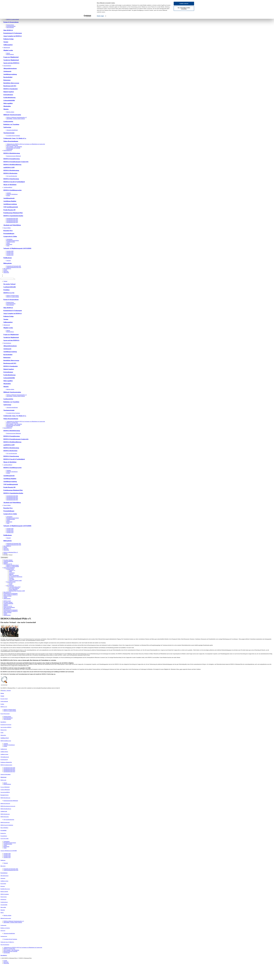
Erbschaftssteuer (8, 94)
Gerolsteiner (12, 572)
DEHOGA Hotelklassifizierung (12, 164)
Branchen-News (8, 230)
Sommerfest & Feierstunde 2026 (13, 266)
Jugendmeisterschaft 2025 (12, 219)
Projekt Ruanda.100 (9, 210)
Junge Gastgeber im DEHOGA (12, 36)
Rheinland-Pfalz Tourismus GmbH (17, 590)
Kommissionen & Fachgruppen (12, 33)
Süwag (10, 584)
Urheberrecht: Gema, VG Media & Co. (14, 138)
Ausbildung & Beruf (5, 737)
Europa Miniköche (13, 589)
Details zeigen (100, 16)
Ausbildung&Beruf (7, 187)
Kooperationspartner (10, 26)
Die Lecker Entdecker (14, 588)
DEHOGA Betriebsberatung (11, 153)
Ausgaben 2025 (9, 252)
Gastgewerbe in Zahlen (10, 236)
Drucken (8, 690)
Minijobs (6, 109)
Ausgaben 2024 (9, 253)
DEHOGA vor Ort (8, 292)
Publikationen (7, 258)
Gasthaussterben (8, 121)
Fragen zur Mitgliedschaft (11, 57)
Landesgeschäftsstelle (9, 287)
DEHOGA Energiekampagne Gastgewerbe (15, 161)
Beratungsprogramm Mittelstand (13, 156)
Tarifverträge (7, 127)
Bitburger (11, 574)
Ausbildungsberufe (8, 198)
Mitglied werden (8, 50)
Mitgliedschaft (6, 47)
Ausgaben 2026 (9, 251)
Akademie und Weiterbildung (12, 225)
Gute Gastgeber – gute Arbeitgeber (14, 146)
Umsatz (8, 243)
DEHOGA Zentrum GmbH (15, 580)
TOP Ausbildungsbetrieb (10, 207)
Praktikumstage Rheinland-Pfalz (13, 213)
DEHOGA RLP (7, 601)
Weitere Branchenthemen (10, 141)
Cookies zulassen (184, 3)
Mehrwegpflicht (8, 103)
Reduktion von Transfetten (11, 124)
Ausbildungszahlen (10, 241)
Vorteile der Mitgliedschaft (11, 60)
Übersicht (8, 260)
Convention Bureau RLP (14, 587)
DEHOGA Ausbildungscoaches (12, 190)
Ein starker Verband (9, 284)
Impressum (5, 271)
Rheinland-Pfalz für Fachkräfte (13, 147)
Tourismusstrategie (8, 133)
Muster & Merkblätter (9, 184)
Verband (5, 281)
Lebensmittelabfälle (9, 100)
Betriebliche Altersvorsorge (11, 83)
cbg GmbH (11, 579)
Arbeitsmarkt (7, 71)
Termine (5, 42)
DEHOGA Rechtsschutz (10, 173)
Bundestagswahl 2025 (9, 86)
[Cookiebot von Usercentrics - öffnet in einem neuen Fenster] (87, 16)
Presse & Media (7, 227)
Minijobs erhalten (10, 112)
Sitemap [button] (2, 693)
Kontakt (8, 195)
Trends (7, 245)
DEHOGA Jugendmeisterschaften (13, 215)
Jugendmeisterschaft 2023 (12, 222)
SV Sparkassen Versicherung (15, 576)
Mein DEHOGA (8, 30)
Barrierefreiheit (7, 77)
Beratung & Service (5, 795)
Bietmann (11, 578)
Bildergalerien (7, 263)
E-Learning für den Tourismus (13, 135)
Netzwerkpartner (10, 27)
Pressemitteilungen (8, 233)
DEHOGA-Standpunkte (10, 89)
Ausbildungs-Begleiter (9, 201)
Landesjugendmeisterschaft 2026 (13, 267)
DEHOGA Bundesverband (12, 295)
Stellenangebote (8, 44)
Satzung (8, 53)
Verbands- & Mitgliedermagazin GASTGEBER (17, 248)
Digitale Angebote (8, 91)
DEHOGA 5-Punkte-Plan (12, 145)
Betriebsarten (9, 244)
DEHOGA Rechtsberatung (11, 170)
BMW (10, 571)
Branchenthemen (7, 65)
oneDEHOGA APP (9, 167)
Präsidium (6, 290)
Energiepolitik (9, 149)
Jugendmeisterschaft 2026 (12, 218)
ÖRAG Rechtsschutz (14, 575)
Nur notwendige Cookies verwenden (184, 8)
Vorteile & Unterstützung (12, 194)
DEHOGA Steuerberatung (11, 179)
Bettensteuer (7, 80)
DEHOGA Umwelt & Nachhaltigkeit (14, 181)
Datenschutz (6, 272)
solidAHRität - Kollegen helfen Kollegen (15, 118)
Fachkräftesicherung (9, 97)
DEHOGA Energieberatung (11, 158)
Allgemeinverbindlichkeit (12, 130)
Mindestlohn (7, 106)
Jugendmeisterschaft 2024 (12, 221)
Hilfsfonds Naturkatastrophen (12, 114)
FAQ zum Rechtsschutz (11, 176)
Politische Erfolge (8, 39)
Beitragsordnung (10, 54)
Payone (10, 583)
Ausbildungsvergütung (10, 74)
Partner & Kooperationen (11, 22)
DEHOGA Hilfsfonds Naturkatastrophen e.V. (16, 117)
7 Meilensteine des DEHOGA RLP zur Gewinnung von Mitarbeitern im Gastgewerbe (25, 144)
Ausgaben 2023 (9, 255)
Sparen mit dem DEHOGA (11, 63)
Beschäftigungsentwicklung (12, 240)
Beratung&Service (7, 150)
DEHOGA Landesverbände (12, 19)
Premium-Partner (10, 24)
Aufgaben (8, 193)
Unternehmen (9, 239)
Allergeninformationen (10, 68)
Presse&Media (3, 830)
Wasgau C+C (12, 570)
